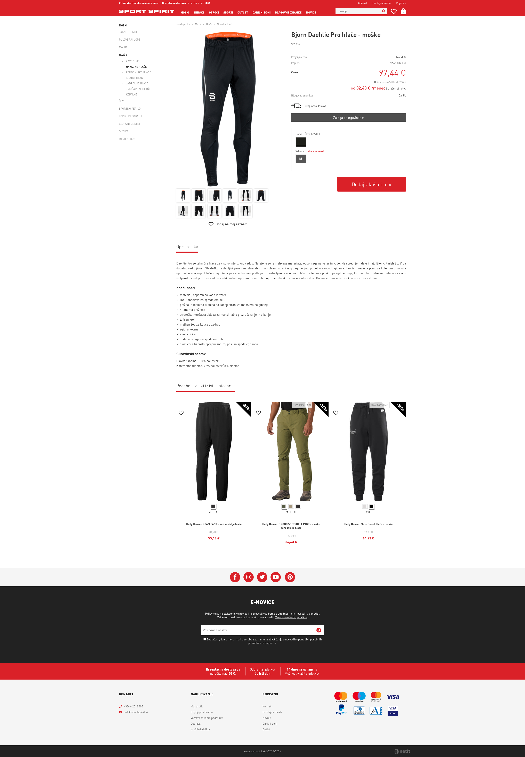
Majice (123, 47)
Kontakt (362, 3)
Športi (228, 12)
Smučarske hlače (138, 89)
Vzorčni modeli (129, 123)
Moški (185, 12)
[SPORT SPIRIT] (146, 11)
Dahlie (402, 95)
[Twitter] (262, 577)
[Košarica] (406, 11)
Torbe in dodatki (130, 116)
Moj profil (197, 706)
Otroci (214, 12)
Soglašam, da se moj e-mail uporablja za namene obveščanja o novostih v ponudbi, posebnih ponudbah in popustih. (264, 641)
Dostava (196, 723)
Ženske (199, 12)
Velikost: (310, 151)
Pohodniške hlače (138, 72)
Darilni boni (261, 12)
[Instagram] (248, 577)
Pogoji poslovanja (202, 712)
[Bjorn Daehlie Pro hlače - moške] (228, 109)
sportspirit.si (183, 24)
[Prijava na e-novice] (319, 630)
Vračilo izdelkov (200, 729)
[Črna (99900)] (301, 141)
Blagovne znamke (288, 12)
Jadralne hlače (137, 83)
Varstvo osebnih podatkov (291, 617)
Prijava (401, 3)
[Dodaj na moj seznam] (181, 413)
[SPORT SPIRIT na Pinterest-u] (290, 577)
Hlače (123, 54)
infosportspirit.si (136, 712)
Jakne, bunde (128, 32)
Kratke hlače (135, 77)
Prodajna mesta (381, 3)
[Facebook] (235, 577)
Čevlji (123, 101)
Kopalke (131, 94)
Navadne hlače (136, 66)
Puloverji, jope (129, 39)
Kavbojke (132, 61)
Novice (311, 12)
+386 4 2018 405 (133, 706)
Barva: (308, 134)
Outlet (242, 12)
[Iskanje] (384, 11)
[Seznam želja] (394, 12)
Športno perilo (129, 108)
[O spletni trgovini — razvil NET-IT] (402, 751)
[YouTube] (275, 577)
